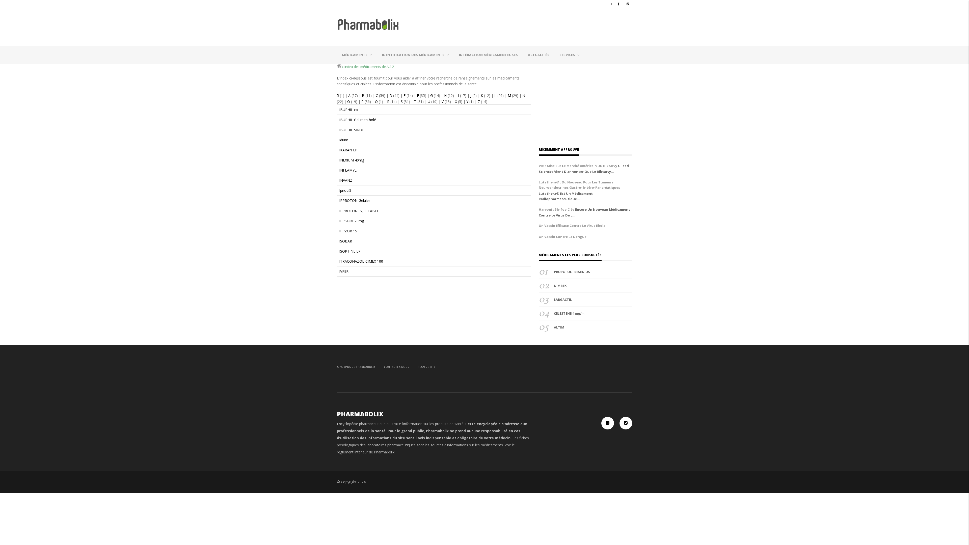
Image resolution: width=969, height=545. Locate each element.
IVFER (343, 271)
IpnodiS (345, 190)
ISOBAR (345, 241)
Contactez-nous (396, 367)
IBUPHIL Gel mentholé (357, 119)
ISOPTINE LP (350, 251)
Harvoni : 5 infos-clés (556, 209)
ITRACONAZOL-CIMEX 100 (361, 261)
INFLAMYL (348, 170)
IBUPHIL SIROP (351, 129)
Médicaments (355, 54)
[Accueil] (368, 24)
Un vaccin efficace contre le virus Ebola (572, 225)
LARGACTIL (563, 299)
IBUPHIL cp (348, 109)
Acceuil (339, 66)
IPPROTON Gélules (354, 200)
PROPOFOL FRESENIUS (572, 271)
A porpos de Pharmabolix (356, 367)
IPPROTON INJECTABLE (359, 210)
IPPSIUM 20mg (351, 221)
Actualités (538, 54)
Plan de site (426, 367)
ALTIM (559, 327)
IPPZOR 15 (348, 231)
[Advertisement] (530, 25)
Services (567, 54)
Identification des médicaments (414, 54)
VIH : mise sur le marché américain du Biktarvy (578, 166)
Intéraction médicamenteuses (488, 54)
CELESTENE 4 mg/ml (569, 313)
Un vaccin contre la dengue (562, 236)
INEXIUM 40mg (351, 160)
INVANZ (345, 180)
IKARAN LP (348, 150)
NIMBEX (560, 285)
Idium (343, 140)
